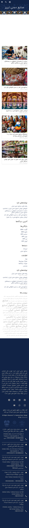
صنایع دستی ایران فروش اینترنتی (12, 312)
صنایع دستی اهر (9, 308)
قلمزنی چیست (19, 333)
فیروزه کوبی (13, 329)
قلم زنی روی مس (6, 331)
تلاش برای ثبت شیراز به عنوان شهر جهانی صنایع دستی (15, 160)
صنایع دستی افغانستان (14, 306)
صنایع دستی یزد (13, 326)
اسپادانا (25, 249)
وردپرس (25, 266)
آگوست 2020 (23, 230)
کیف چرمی (17, 335)
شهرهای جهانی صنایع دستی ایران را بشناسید (15, 208)
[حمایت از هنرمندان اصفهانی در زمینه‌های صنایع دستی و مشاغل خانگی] (14, 47)
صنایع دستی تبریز (19, 319)
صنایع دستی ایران (17, 310)
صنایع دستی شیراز (17, 321)
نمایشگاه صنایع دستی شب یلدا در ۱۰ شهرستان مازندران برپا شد (17, 135)
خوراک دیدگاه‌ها (23, 263)
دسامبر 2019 (24, 234)
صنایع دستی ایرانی (15, 315)
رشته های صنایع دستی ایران (19, 206)
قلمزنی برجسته (13, 331)
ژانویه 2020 (24, 232)
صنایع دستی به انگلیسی (16, 317)
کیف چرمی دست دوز (11, 335)
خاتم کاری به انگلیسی (19, 296)
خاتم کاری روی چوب (10, 296)
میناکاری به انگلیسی (8, 333)
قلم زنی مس (24, 333)
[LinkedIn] (19, 400)
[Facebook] (24, 400)
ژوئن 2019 (24, 237)
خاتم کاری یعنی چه (18, 298)
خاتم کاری (25, 296)
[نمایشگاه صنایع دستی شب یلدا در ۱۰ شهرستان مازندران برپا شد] (14, 116)
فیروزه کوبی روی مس (6, 329)
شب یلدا (10, 301)
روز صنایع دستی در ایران (17, 301)
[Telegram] (9, 400)
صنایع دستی (23, 251)
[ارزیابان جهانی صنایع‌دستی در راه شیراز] (14, 93)
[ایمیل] (14, 405)
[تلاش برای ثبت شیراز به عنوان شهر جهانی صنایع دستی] (14, 142)
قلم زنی (18, 331)
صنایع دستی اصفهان (17, 305)
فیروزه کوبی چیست (23, 331)
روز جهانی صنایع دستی (9, 298)
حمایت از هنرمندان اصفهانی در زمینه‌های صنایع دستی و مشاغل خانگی (16, 62)
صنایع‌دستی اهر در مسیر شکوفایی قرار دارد (15, 87)
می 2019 (25, 239)
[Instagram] (24, 405)
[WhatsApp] (19, 405)
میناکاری (14, 333)
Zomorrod (24, 417)
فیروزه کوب (18, 329)
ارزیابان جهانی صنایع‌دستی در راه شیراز (16, 111)
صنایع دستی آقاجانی (14, 303)
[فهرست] (10, 2)
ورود (26, 259)
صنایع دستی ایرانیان (8, 315)
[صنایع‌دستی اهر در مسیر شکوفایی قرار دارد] (14, 69)
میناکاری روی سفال (23, 335)
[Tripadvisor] (14, 400)
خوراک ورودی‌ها (23, 261)
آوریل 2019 (24, 241)
